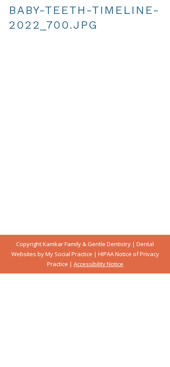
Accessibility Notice (98, 264)
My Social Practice (68, 254)
